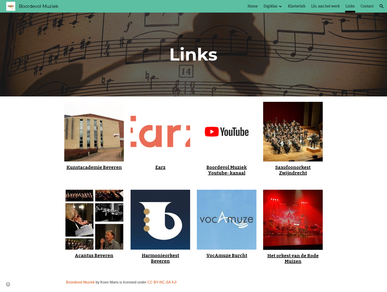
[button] (381, 6)
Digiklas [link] (270, 6)
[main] (193, 54)
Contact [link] (367, 6)
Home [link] (253, 6)
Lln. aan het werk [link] (325, 6)
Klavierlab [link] (296, 6)
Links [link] (350, 6)
